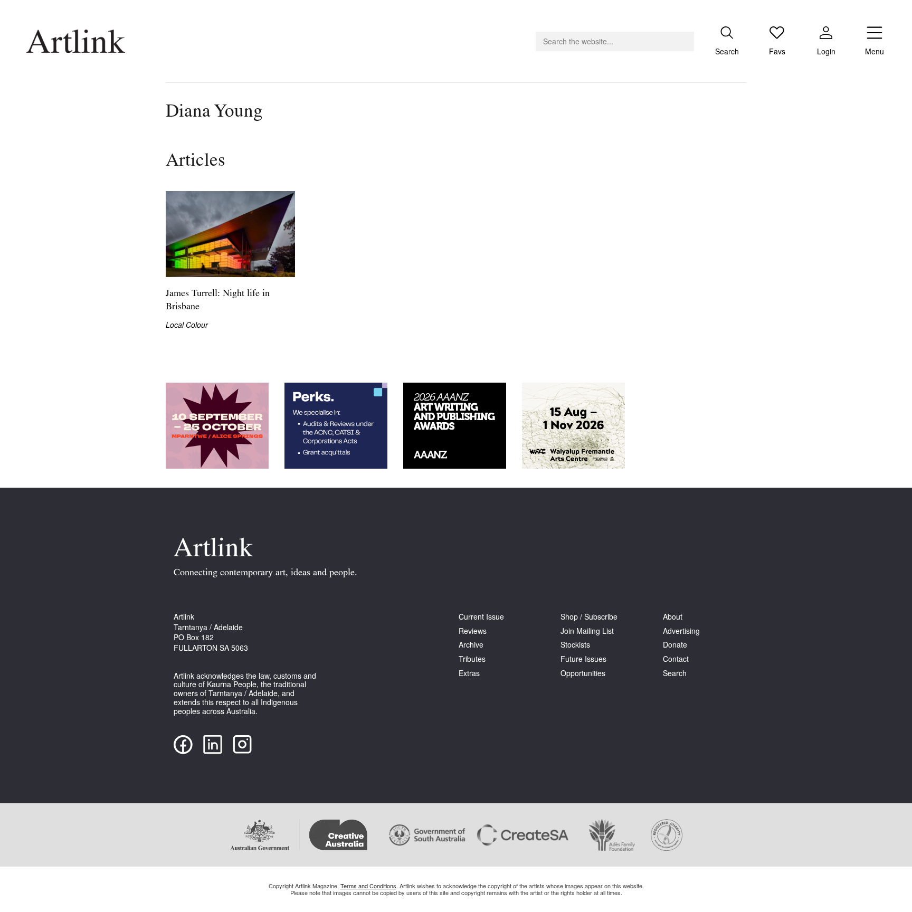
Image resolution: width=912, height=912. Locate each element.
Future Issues (583, 659)
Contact (676, 659)
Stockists (575, 645)
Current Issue (481, 617)
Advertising (681, 631)
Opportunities (582, 673)
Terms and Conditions (368, 885)
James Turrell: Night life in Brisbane (218, 300)
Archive (471, 645)
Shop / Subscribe (589, 617)
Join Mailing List (587, 631)
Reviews (473, 631)
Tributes (472, 659)
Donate (675, 645)
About (672, 617)
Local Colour (187, 325)
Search (675, 673)
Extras (469, 673)
